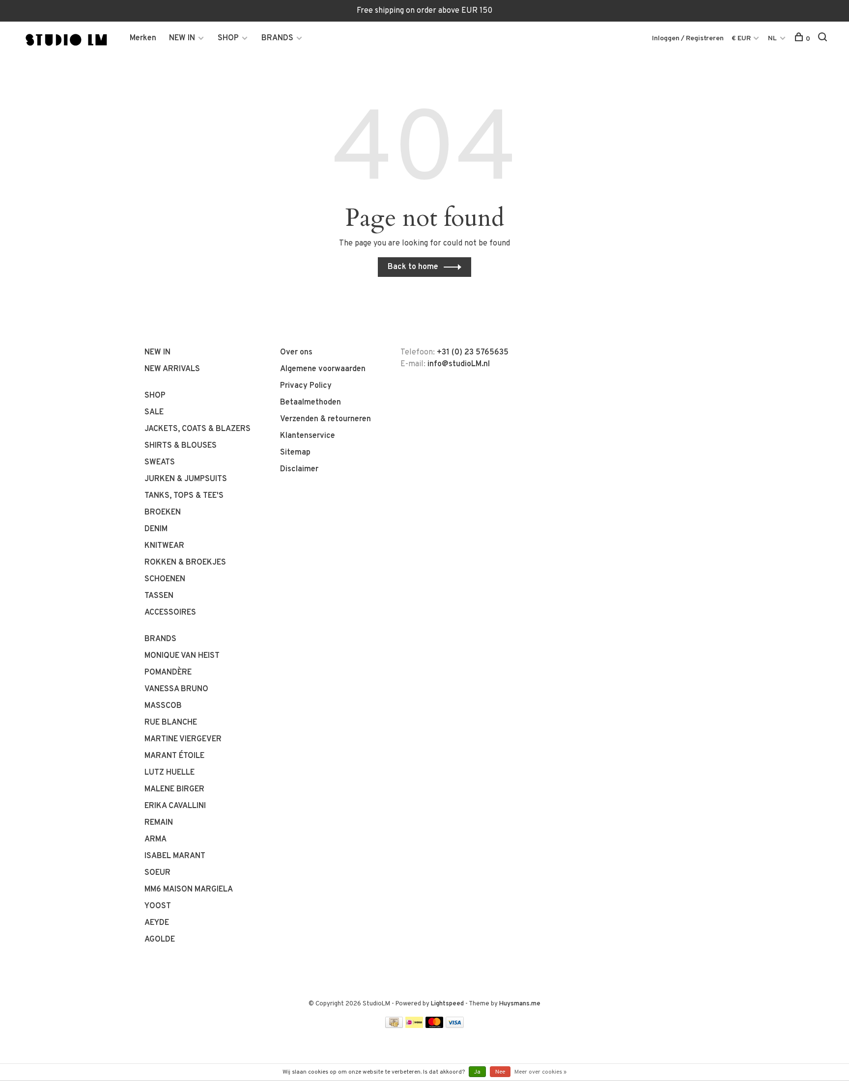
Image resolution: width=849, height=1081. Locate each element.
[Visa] (455, 1026)
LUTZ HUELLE (169, 773)
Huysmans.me (519, 1004)
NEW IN (182, 38)
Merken (143, 38)
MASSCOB (163, 706)
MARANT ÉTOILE (174, 756)
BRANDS (277, 38)
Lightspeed (447, 1004)
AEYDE (156, 923)
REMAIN (158, 823)
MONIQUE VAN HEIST (182, 656)
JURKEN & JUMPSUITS (185, 479)
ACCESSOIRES (170, 613)
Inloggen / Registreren (688, 38)
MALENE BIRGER (174, 789)
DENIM (156, 529)
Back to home (413, 267)
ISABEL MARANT (174, 856)
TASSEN (158, 596)
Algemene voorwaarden (323, 369)
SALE (154, 412)
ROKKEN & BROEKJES (185, 563)
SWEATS (159, 462)
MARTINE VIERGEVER (183, 739)
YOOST (157, 906)
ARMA (155, 839)
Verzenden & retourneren (325, 419)
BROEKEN (162, 512)
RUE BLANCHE (170, 723)
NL (772, 38)
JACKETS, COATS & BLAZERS (197, 429)
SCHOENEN (164, 579)
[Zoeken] (823, 39)
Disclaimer (299, 469)
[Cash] (394, 1026)
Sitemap (295, 453)
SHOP (228, 38)
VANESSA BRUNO (176, 689)
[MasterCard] (434, 1026)
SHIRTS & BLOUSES (180, 446)
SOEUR (157, 873)
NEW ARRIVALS (172, 369)
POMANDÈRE (168, 672)
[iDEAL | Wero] (414, 1026)
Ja (477, 1072)
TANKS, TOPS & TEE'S (184, 496)
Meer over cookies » (540, 1072)
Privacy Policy (306, 386)
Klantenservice (307, 436)
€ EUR (742, 38)
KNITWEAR (164, 546)
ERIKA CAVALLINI (175, 806)
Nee (500, 1072)
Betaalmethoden (310, 402)
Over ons (296, 352)
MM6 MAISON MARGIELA (188, 889)
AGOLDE (159, 940)
